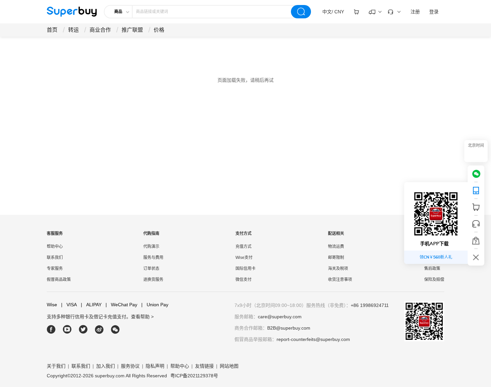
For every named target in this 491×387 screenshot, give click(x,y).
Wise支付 (244, 257)
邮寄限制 (336, 257)
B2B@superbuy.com (288, 328)
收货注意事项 (340, 279)
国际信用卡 (245, 268)
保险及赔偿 (434, 279)
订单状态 (151, 268)
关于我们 (56, 366)
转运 (73, 30)
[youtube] (67, 329)
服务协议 (130, 366)
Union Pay (154, 304)
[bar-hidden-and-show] (476, 257)
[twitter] (83, 329)
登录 (434, 11)
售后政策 (432, 268)
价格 (159, 30)
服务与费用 (153, 257)
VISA (69, 304)
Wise (52, 304)
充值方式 (243, 246)
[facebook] (51, 329)
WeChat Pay (121, 304)
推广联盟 (132, 30)
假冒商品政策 (59, 279)
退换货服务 (153, 279)
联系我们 (55, 257)
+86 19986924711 (370, 305)
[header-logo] (72, 12)
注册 (415, 11)
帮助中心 (55, 246)
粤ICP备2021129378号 (194, 375)
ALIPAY (91, 304)
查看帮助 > (142, 316)
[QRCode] (476, 190)
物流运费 (336, 246)
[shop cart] (476, 207)
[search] (301, 11)
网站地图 (229, 366)
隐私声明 (155, 366)
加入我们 (105, 366)
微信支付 (243, 279)
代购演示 (151, 246)
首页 (52, 30)
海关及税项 (338, 268)
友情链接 (204, 366)
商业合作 (100, 30)
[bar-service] (476, 224)
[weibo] (99, 329)
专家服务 (55, 268)
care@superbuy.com (280, 316)
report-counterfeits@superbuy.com (313, 339)
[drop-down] (356, 12)
